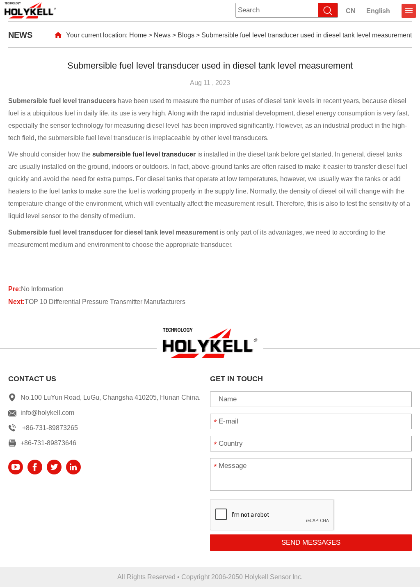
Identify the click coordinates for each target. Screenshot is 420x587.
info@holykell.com (47, 412)
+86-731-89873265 (50, 427)
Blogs (186, 35)
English (378, 10)
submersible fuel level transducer (144, 154)
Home (138, 35)
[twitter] (54, 467)
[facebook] (34, 467)
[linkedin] (73, 467)
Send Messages (310, 542)
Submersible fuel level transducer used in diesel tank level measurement (306, 35)
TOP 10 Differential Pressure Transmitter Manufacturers (105, 301)
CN (351, 10)
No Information (42, 288)
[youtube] (15, 467)
